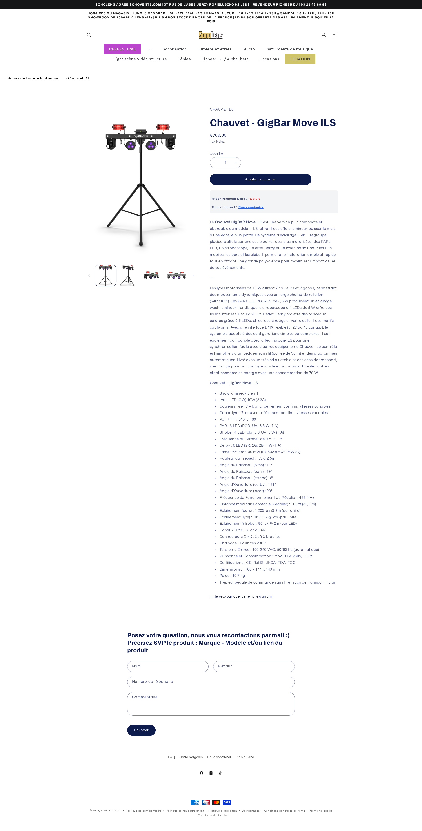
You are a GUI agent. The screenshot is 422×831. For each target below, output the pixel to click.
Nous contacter (251, 207)
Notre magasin (191, 757)
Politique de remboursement (185, 811)
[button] (89, 35)
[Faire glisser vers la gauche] (89, 275)
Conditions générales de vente (284, 811)
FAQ (171, 757)
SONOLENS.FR (110, 810)
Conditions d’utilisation (213, 815)
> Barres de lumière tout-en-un (32, 78)
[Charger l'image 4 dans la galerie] (176, 275)
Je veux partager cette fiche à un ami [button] (243, 596)
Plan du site (245, 757)
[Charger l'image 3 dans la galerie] (153, 275)
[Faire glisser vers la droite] (193, 275)
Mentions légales (321, 811)
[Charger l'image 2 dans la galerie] (129, 275)
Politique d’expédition (222, 811)
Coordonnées (251, 811)
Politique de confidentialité (144, 811)
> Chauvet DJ (77, 78)
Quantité (216, 153)
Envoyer (141, 730)
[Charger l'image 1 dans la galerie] (105, 275)
